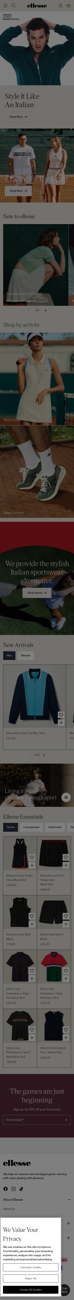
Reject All (30, 1278)
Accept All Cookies (30, 1289)
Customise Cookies (30, 1267)
